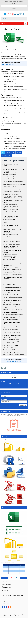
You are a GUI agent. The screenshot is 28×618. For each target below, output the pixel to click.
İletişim (8, 590)
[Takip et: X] (13, 3)
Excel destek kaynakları (12, 58)
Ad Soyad (3, 394)
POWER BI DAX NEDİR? (5, 536)
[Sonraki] (27, 377)
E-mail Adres (4, 399)
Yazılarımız (6, 507)
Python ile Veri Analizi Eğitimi (6, 465)
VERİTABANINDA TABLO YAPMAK (7, 562)
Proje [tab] (13, 152)
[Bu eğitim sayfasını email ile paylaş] (2, 368)
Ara (14, 8)
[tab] (3, 152)
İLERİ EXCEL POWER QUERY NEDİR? (8, 523)
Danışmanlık (8, 586)
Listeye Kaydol (23, 405)
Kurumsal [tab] (8, 152)
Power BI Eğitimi (4, 439)
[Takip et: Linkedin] (15, 3)
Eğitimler (3, 23)
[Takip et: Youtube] (8, 607)
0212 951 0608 (5, 64)
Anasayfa (3, 584)
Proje (3, 587)
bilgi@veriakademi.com (18, 1)
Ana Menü (5, 18)
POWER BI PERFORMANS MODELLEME (8, 549)
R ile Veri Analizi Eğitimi (5, 452)
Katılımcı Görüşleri (7, 411)
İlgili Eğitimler (6, 436)
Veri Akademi (8, 614)
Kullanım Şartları (15, 615)
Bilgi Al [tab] (10, 155)
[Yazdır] (5, 368)
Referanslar (4, 589)
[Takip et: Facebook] (11, 3)
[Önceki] (1, 377)
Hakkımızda (8, 584)
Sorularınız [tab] (4, 155)
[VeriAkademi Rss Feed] (17, 3)
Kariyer (8, 589)
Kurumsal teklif (18, 361)
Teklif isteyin (11, 64)
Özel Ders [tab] (18, 152)
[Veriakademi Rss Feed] (10, 607)
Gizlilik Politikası (5, 615)
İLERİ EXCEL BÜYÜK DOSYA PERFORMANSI (9, 510)
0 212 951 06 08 (9, 1)
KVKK (10, 615)
